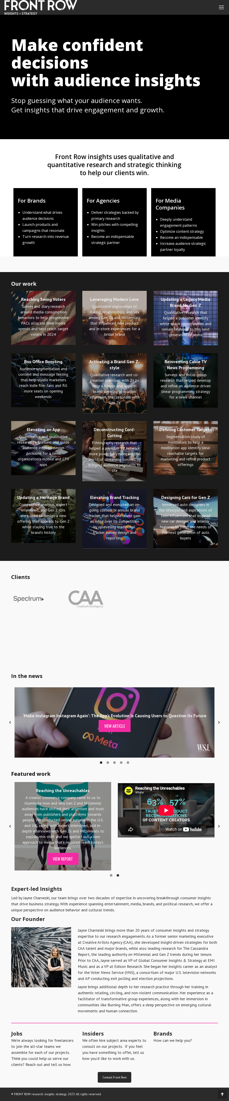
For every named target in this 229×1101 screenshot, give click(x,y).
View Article (114, 726)
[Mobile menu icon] (221, 7)
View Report (63, 859)
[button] (10, 722)
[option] (114, 722)
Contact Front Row (114, 1077)
